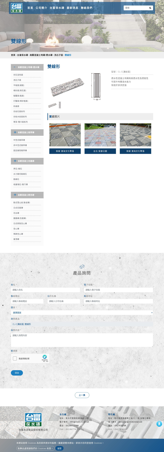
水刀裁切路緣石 (20, 174)
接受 (59, 448)
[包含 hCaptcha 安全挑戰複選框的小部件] (30, 358)
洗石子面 (58, 55)
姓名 (14, 285)
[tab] (27, 67)
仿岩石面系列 (19, 111)
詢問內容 (16, 330)
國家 (14, 307)
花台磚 (16, 213)
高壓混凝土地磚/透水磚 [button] (28, 67)
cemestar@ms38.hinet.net (130, 422)
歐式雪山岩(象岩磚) (21, 202)
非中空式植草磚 (20, 145)
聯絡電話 (15, 296)
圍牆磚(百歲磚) (19, 218)
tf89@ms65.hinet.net (79, 422)
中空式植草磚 (19, 140)
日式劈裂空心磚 (20, 223)
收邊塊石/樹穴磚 (20, 184)
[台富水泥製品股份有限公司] (16, 8)
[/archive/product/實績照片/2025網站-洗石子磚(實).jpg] (65, 134)
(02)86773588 (72, 426)
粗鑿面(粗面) (18, 96)
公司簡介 (41, 7)
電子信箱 (89, 285)
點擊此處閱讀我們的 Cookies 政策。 (35, 448)
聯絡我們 (87, 7)
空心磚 (16, 229)
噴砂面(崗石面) (19, 90)
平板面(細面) (18, 85)
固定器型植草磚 (20, 150)
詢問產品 (15, 319)
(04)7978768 (120, 426)
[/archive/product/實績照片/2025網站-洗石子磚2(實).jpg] (135, 134)
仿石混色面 (18, 75)
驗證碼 (14, 351)
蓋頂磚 (16, 239)
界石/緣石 (17, 169)
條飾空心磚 (18, 234)
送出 (17, 373)
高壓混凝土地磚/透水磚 (41, 55)
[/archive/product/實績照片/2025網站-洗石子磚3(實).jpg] (100, 134)
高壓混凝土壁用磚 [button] (26, 195)
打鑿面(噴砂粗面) (20, 101)
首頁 (30, 7)
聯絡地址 (88, 296)
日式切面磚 (18, 208)
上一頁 (82, 395)
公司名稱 (51, 296)
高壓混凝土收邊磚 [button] (26, 161)
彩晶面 (16, 106)
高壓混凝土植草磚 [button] (26, 132)
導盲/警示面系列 (20, 122)
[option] (77, 86)
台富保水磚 (57, 7)
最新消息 (73, 7)
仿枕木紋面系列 (20, 117)
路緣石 (16, 179)
